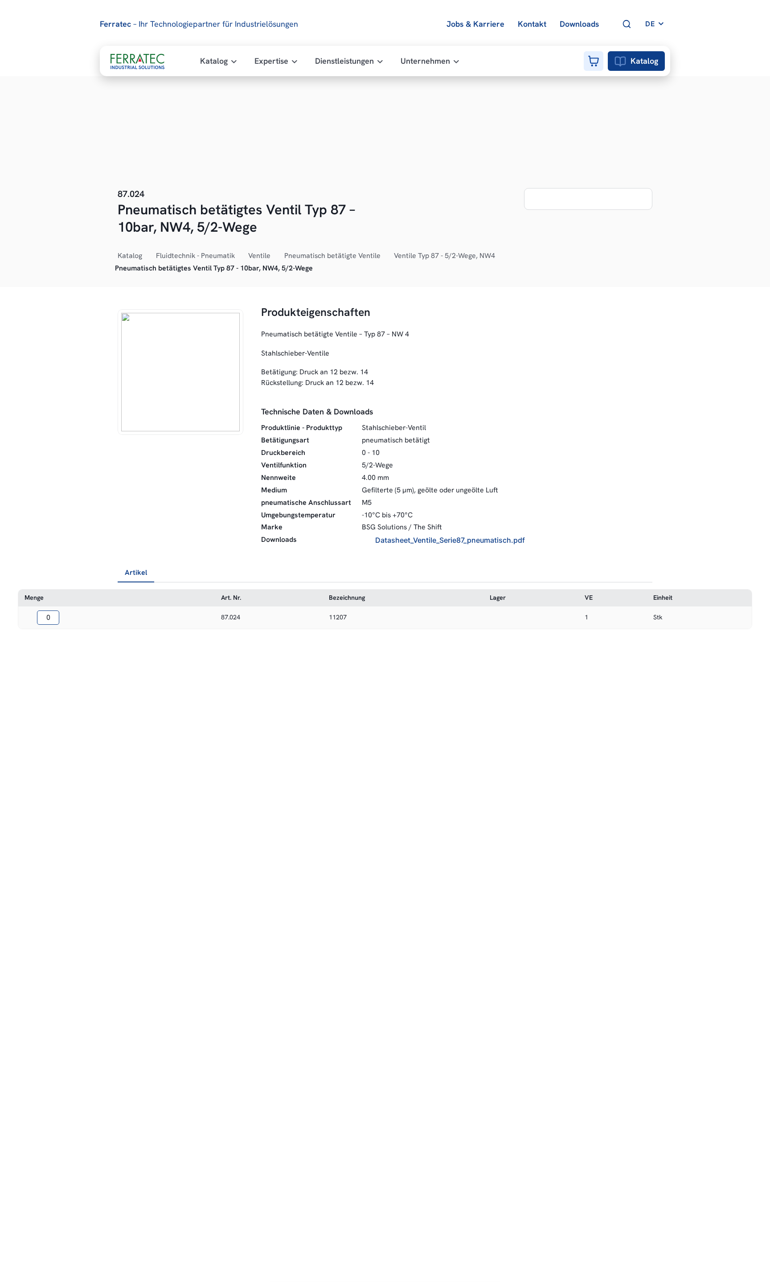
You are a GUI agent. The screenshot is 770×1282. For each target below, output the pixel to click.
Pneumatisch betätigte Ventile (332, 255)
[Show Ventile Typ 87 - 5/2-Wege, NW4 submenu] (500, 256)
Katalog (644, 61)
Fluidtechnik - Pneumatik (195, 255)
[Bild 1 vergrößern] (180, 372)
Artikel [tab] (136, 572)
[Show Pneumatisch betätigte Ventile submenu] (385, 256)
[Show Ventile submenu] (275, 256)
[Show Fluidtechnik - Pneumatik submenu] (240, 256)
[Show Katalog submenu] (147, 256)
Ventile (259, 255)
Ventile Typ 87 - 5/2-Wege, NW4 (444, 255)
